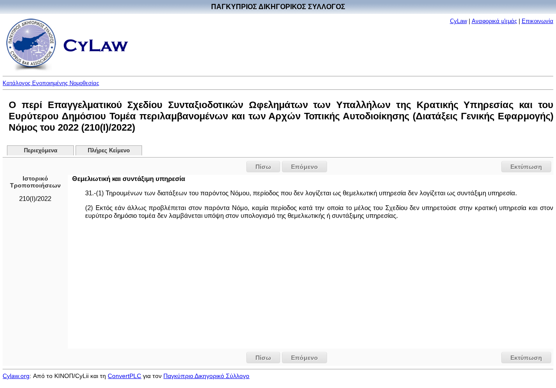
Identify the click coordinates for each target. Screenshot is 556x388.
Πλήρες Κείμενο (109, 151)
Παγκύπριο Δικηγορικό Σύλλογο (206, 375)
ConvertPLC (124, 375)
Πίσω (263, 166)
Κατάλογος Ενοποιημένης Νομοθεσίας (51, 83)
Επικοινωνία (537, 21)
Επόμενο (304, 166)
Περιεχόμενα (40, 151)
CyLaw (458, 21)
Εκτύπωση (526, 166)
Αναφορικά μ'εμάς (494, 21)
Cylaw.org (16, 375)
